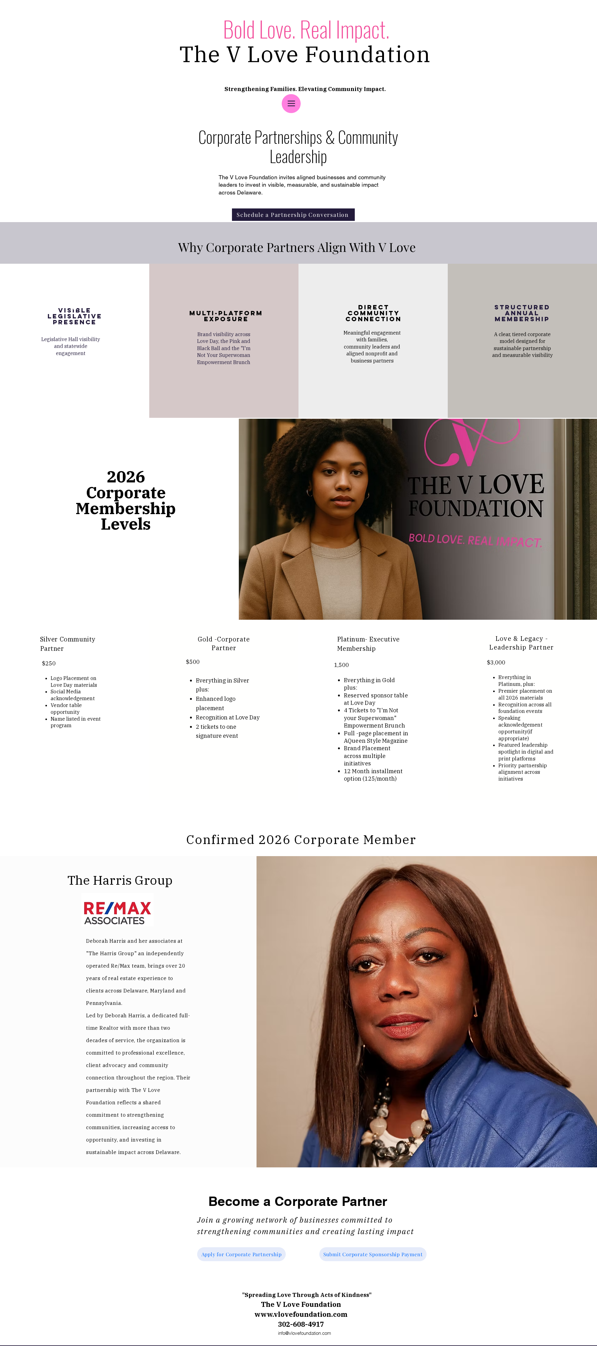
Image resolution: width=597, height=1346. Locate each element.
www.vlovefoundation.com (301, 1314)
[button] (74, 379)
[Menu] (291, 103)
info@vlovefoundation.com (304, 1333)
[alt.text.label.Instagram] (298, 1342)
